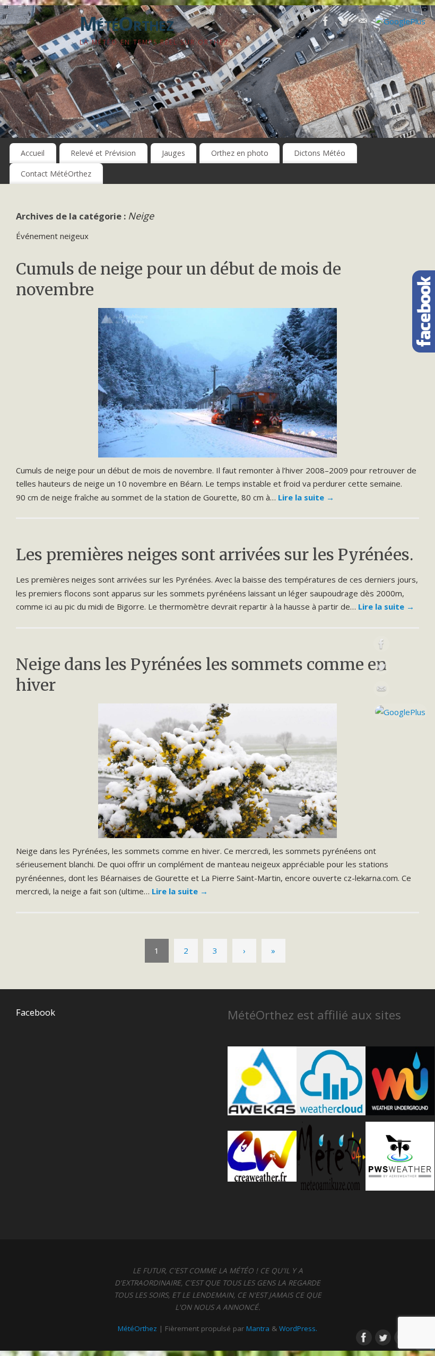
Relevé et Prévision (103, 153)
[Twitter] (344, 23)
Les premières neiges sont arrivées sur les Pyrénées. (214, 554)
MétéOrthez (126, 24)
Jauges (173, 153)
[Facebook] (326, 23)
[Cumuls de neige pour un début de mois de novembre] (217, 382)
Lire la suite (306, 497)
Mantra (257, 1328)
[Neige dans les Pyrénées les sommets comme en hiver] (217, 770)
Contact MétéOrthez (56, 174)
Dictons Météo (319, 153)
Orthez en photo (239, 153)
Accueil (33, 153)
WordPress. (298, 1328)
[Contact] (363, 23)
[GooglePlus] (400, 21)
